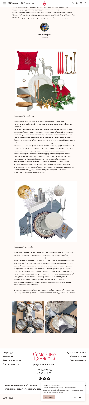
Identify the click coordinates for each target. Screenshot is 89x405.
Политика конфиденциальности (55, 392)
